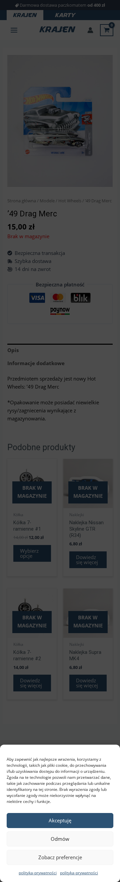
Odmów (60, 838)
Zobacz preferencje (60, 857)
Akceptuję (60, 820)
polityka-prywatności (38, 873)
